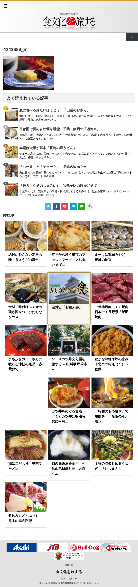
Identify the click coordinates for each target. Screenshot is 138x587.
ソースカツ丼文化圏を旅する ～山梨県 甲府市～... (69, 364)
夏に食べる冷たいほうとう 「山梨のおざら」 (54, 110)
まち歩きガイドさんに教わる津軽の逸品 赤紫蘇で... (25, 364)
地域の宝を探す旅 (69, 578)
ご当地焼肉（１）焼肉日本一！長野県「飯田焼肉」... (111, 312)
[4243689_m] (73, 206)
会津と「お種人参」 (67, 307)
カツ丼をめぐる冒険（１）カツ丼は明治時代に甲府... (68, 416)
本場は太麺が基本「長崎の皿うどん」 (48, 148)
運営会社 (69, 565)
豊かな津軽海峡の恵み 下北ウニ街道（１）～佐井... (113, 364)
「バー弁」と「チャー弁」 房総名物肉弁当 (53, 167)
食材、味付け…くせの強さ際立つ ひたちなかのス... (25, 312)
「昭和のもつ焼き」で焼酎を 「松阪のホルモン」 (111, 416)
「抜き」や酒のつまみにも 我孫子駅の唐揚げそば (58, 186)
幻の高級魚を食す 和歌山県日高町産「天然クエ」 (68, 468)
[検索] (132, 37)
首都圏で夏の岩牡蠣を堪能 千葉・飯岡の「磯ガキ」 (59, 129)
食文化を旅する (69, 572)
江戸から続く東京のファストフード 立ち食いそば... (68, 260)
